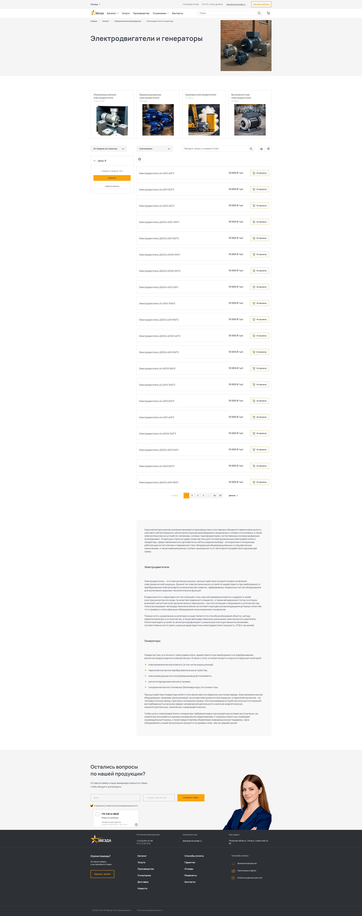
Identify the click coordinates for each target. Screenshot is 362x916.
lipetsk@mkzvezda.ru (235, 4)
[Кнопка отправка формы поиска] (259, 13)
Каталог (142, 855)
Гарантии (190, 862)
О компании (144, 875)
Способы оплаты (194, 855)
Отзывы (189, 868)
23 (220, 495)
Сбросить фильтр (112, 186)
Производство (146, 868)
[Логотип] (97, 12)
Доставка (143, 881)
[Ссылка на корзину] (268, 13)
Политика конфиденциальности (150, 910)
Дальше (232, 495)
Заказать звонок (102, 874)
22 (215, 495)
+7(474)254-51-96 (190, 4)
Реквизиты (191, 875)
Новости (142, 888)
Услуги (141, 862)
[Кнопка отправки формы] (251, 149)
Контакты (177, 13)
